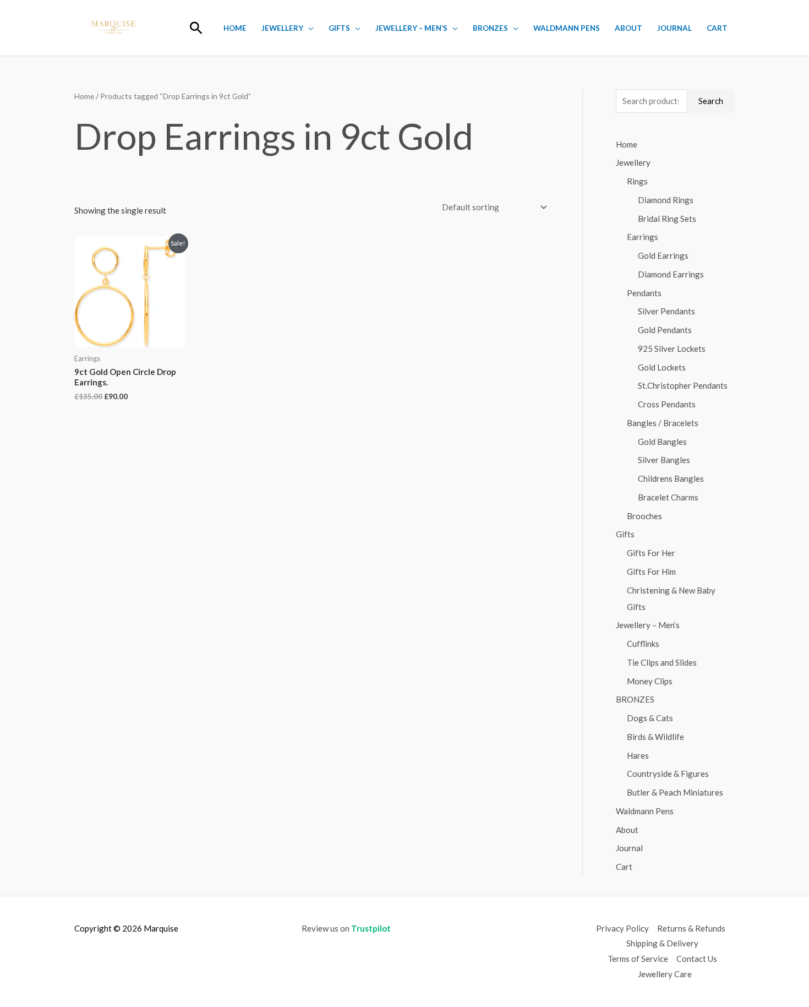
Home (235, 28)
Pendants (644, 293)
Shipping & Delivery (662, 943)
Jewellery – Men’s (411, 28)
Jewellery (282, 28)
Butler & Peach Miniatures (675, 792)
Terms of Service (638, 959)
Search (710, 101)
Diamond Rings (665, 200)
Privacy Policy (622, 928)
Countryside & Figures (668, 774)
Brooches (644, 516)
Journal (674, 28)
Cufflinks (643, 644)
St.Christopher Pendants (683, 385)
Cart (717, 28)
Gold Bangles (662, 442)
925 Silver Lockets (672, 348)
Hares (638, 755)
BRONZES (490, 28)
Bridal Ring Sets (667, 219)
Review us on (346, 928)
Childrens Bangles (671, 478)
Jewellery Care (665, 974)
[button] (196, 27)
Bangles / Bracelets (662, 423)
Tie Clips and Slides (662, 662)
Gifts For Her (651, 553)
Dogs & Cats (650, 718)
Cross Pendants (667, 404)
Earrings (642, 237)
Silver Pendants (666, 311)
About (628, 28)
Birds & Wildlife (655, 737)
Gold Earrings (663, 255)
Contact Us (696, 959)
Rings (637, 181)
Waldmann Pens (566, 28)
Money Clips (650, 681)
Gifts (339, 28)
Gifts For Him (651, 571)
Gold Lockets (662, 367)
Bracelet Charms (668, 497)
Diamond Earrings (671, 274)
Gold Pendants (665, 330)
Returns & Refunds (691, 928)
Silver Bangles (664, 460)
